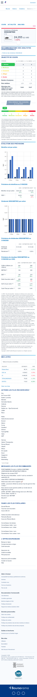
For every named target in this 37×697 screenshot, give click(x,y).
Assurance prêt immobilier (8, 558)
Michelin (3, 400)
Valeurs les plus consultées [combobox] (10, 362)
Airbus (3, 448)
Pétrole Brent (5, 369)
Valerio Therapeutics (7, 442)
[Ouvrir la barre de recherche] (25, 2)
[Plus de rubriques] (34, 24)
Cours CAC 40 (5, 511)
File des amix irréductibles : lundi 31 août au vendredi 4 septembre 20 (17, 476)
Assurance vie (5, 550)
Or (2, 375)
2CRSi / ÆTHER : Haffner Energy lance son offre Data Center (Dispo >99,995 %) (16, 492)
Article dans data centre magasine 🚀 (12, 481)
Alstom (3, 423)
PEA (2, 563)
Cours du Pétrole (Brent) (8, 519)
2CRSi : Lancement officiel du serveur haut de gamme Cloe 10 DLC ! (18, 484)
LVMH (3, 410)
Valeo (2, 434)
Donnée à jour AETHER (8, 495)
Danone (3, 406)
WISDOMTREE (9, 32)
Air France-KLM (5, 395)
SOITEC (4, 381)
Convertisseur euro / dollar (8, 527)
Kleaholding (4, 459)
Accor (3, 453)
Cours (3, 24)
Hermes (3, 440)
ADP (2, 436)
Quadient (4, 427)
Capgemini (4, 455)
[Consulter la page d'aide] (28, 2)
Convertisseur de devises (8, 523)
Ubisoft (3, 446)
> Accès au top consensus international (11, 53)
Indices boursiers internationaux (10, 515)
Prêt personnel (5, 554)
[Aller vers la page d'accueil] (5, 2)
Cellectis (3, 404)
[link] (13, 576)
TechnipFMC (5, 432)
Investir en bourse (6, 561)
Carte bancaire (5, 546)
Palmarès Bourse (6, 517)
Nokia (3, 416)
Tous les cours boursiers (8, 508)
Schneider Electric (6, 402)
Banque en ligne (6, 542)
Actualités (12, 24)
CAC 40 (4, 372)
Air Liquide (4, 451)
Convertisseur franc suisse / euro (10, 533)
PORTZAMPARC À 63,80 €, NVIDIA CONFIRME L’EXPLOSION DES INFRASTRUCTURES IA (15, 470)
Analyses (21, 24)
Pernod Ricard (5, 444)
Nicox (2, 413)
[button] (2, 2)
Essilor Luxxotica (6, 397)
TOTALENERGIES (6, 378)
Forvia (3, 425)
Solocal (3, 429)
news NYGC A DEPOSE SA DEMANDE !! (12, 479)
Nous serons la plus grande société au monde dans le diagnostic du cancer (16, 488)
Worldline (4, 457)
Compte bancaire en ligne (8, 544)
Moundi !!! (4, 498)
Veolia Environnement (7, 419)
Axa (2, 393)
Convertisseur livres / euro (8, 531)
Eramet (3, 421)
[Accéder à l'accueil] (2, 9)
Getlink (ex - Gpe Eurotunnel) (9, 408)
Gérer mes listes (5, 386)
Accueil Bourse (5, 506)
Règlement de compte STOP (9, 473)
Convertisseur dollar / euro (8, 525)
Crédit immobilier (6, 552)
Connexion (33, 2)
